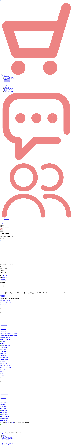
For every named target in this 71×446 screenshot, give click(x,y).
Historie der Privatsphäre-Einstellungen (8, 438)
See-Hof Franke (3, 331)
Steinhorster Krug (3, 327)
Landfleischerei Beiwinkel (4, 310)
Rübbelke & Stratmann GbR (5, 339)
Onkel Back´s (2, 343)
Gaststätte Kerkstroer (4, 420)
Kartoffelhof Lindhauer (4, 359)
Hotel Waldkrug (3, 408)
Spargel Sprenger (3, 404)
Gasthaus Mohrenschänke (4, 416)
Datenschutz (4, 436)
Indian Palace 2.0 (3, 306)
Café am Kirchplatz (3, 371)
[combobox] (5, 227)
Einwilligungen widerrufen (6, 439)
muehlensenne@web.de (6, 277)
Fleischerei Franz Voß (4, 396)
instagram (12, 422)
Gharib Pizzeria (3, 400)
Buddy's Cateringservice (4, 375)
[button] (36, 39)
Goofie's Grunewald (3, 363)
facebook (7, 422)
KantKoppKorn (3, 351)
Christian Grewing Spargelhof (5, 367)
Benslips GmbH (3, 379)
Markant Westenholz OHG (4, 347)
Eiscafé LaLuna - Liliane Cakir (5, 302)
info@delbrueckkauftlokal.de (5, 433)
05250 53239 (5, 275)
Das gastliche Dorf (3, 383)
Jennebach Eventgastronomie (5, 314)
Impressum (4, 435)
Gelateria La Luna (3, 412)
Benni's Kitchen (3, 355)
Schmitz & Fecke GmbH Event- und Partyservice (8, 335)
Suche (1, 225)
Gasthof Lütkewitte (3, 392)
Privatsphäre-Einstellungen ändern (7, 437)
